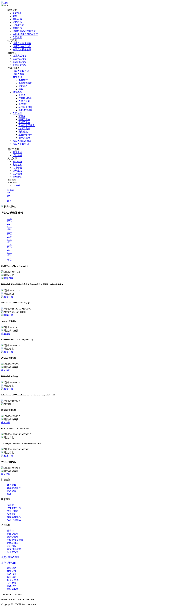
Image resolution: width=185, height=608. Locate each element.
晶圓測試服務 (20, 61)
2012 (9, 255)
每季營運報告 (25, 83)
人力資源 (11, 583)
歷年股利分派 (25, 98)
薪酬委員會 (24, 119)
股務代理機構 (25, 110)
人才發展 (17, 167)
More (9, 260)
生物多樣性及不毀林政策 (25, 34)
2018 (9, 239)
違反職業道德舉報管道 (24, 31)
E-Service (17, 185)
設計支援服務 (20, 55)
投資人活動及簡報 (22, 140)
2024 (9, 224)
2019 (9, 237)
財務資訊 (17, 77)
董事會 (21, 116)
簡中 (9, 192)
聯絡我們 (12, 180)
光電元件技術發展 (22, 49)
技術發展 (11, 571)
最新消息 (11, 577)
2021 (9, 231)
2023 (9, 226)
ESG (9, 147)
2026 (9, 218)
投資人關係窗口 (21, 144)
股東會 (21, 95)
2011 (9, 257)
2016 (9, 244)
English (10, 190)
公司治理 (17, 113)
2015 (9, 247)
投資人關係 (12, 580)
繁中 (9, 195)
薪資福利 (17, 164)
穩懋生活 (17, 170)
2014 (9, 250)
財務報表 (23, 86)
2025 (9, 221)
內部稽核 (23, 131)
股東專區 (17, 92)
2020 (9, 234)
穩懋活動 (17, 177)
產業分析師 (24, 101)
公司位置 (17, 37)
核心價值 (17, 161)
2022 (9, 229)
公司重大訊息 (25, 107)
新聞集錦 (17, 152)
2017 (9, 242)
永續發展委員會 (26, 125)
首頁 (9, 201)
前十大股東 (24, 137)
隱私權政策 (12, 589)
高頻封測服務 (20, 65)
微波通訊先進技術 (22, 46)
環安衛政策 (18, 25)
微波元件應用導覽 (22, 43)
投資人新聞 (18, 74)
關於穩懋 (11, 568)
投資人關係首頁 (21, 71)
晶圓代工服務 (20, 58)
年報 (20, 89)
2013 (9, 252)
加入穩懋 (17, 173)
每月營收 (23, 80)
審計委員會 (24, 122)
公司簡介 (17, 13)
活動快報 (17, 155)
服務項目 (11, 574)
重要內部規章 (25, 134)
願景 (15, 16)
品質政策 (17, 22)
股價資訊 (23, 104)
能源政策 (17, 28)
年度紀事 (17, 19)
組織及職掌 (24, 128)
